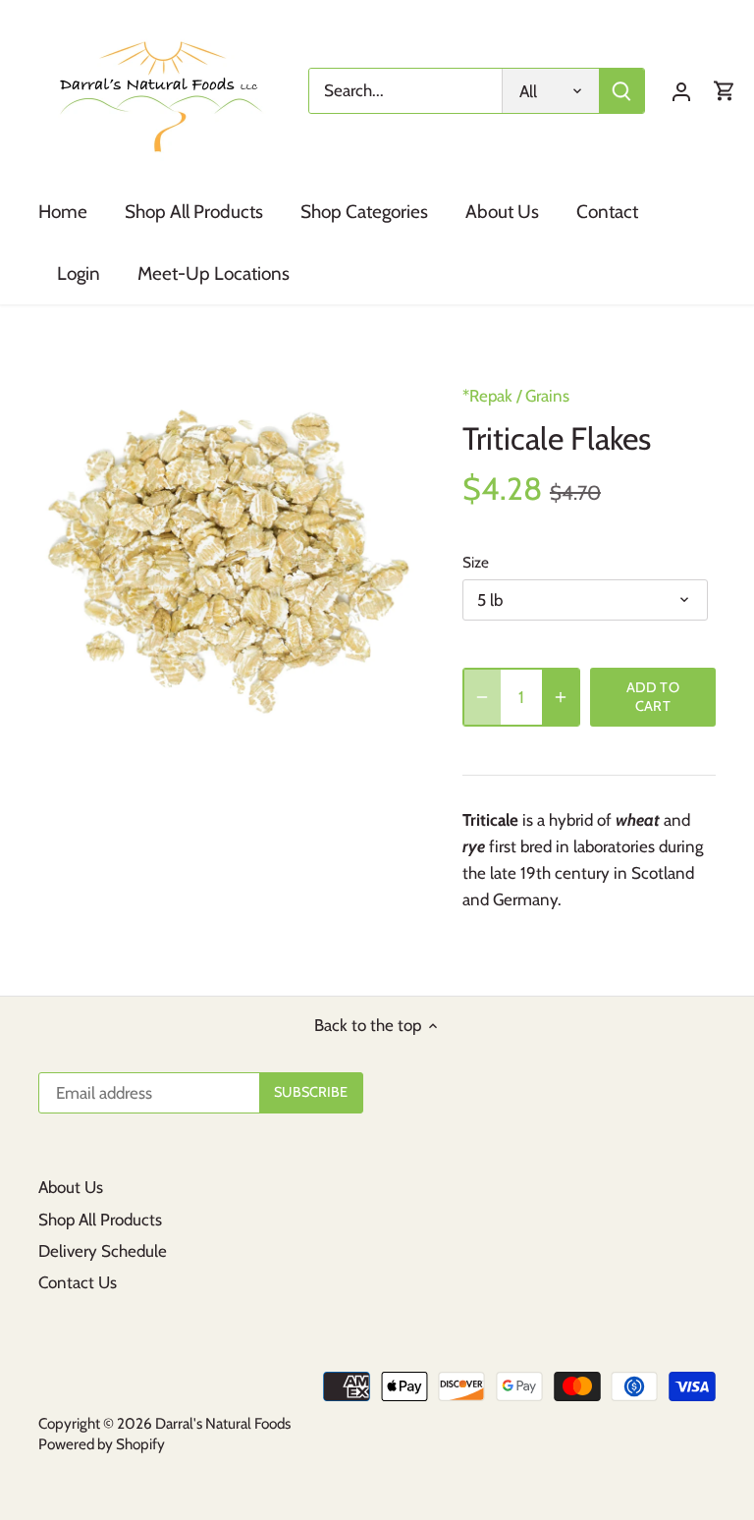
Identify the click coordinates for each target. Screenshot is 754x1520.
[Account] (681, 91)
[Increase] (560, 697)
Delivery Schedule (102, 1251)
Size (475, 562)
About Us (70, 1187)
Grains (547, 396)
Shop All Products (100, 1219)
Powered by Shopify (101, 1444)
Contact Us (77, 1282)
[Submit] (621, 91)
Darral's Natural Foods (223, 1423)
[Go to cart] (724, 91)
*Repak (487, 396)
